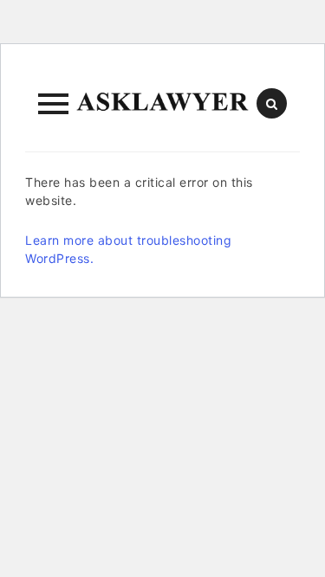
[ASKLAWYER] (162, 103)
